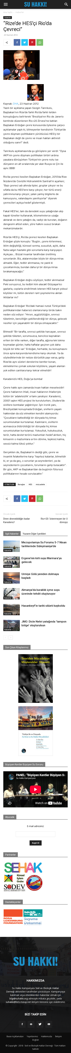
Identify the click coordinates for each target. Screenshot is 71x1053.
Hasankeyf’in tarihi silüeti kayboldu (43, 605)
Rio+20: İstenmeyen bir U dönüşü (54, 520)
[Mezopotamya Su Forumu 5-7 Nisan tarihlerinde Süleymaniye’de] (11, 546)
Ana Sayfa (7, 12)
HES (30, 484)
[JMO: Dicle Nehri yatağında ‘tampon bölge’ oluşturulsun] (11, 625)
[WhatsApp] (39, 42)
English (35, 1039)
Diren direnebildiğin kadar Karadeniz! (16, 520)
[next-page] (11, 638)
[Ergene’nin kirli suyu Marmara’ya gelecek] (11, 562)
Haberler (20, 12)
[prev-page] (5, 638)
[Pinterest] (32, 42)
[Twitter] (24, 42)
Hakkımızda (46, 1036)
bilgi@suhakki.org (18, 998)
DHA (15, 103)
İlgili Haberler (12, 533)
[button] (5, 4)
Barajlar (21, 484)
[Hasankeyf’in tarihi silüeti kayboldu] (11, 609)
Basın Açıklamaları (15, 1036)
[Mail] (31, 1024)
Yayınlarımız (32, 1036)
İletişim (58, 1036)
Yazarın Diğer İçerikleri (34, 533)
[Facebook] (17, 42)
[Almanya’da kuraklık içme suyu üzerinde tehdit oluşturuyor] (11, 593)
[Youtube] (49, 1024)
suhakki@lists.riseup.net (18, 1002)
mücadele (40, 484)
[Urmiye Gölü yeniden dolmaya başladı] (11, 578)
